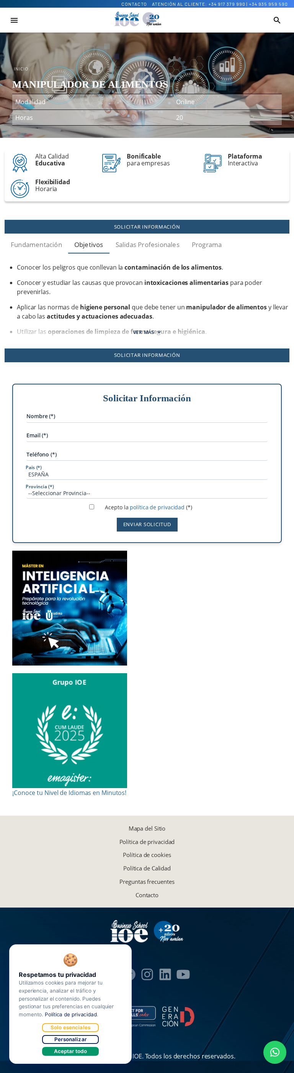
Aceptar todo (70, 1051)
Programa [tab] (207, 244)
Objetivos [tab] (88, 244)
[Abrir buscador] (277, 20)
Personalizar (70, 1039)
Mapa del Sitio (147, 828)
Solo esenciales (70, 1027)
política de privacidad (157, 507)
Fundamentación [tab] (36, 244)
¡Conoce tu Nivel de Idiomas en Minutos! (69, 792)
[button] (274, 1052)
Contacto (134, 4)
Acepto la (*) (148, 507)
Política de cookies (147, 855)
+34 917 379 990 (226, 4)
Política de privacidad (147, 842)
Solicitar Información (147, 226)
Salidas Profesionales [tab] (148, 244)
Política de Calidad (147, 868)
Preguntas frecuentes (146, 881)
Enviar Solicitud (147, 524)
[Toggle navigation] (14, 20)
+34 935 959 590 (268, 4)
